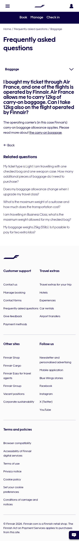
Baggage (56, 29)
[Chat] (74, 535)
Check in (53, 17)
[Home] (40, 6)
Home (7, 29)
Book (23, 17)
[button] (7, 6)
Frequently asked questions (31, 29)
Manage (37, 17)
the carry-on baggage (45, 133)
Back (11, 145)
